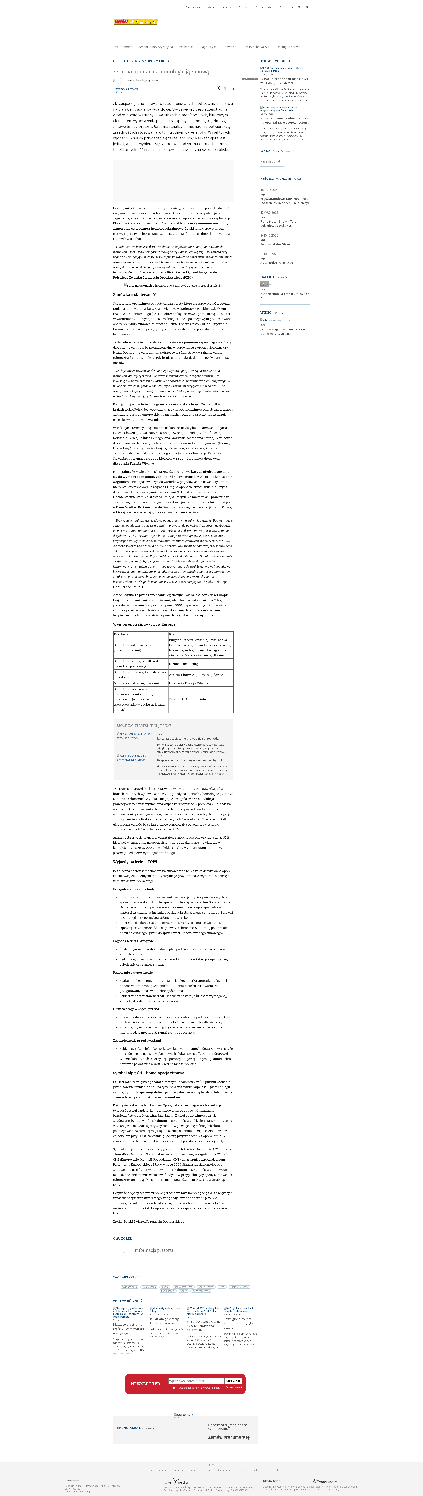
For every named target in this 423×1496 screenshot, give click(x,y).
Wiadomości (124, 47)
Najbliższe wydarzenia (280, 178)
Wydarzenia (244, 7)
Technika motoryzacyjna (156, 47)
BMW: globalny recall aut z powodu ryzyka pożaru (239, 1323)
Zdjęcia (259, 7)
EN (269, 1470)
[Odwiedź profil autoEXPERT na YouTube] (213, 1465)
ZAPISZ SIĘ (233, 1381)
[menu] (211, 7)
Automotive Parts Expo (276, 263)
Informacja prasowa (126, 88)
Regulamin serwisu (227, 1470)
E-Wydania (211, 7)
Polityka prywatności (252, 1470)
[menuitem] (193, 7)
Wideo (271, 7)
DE (277, 1470)
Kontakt (193, 1470)
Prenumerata (178, 1470)
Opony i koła (158, 61)
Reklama (162, 1470)
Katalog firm (227, 7)
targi (262, 194)
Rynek (160, 756)
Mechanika (186, 47)
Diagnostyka (208, 47)
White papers (286, 7)
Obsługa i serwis (288, 47)
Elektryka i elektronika (161, 1314)
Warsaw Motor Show (275, 244)
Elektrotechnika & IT (256, 47)
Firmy (159, 734)
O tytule (149, 1470)
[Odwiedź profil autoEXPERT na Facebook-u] (210, 1465)
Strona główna (193, 7)
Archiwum (207, 1470)
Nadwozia (229, 47)
